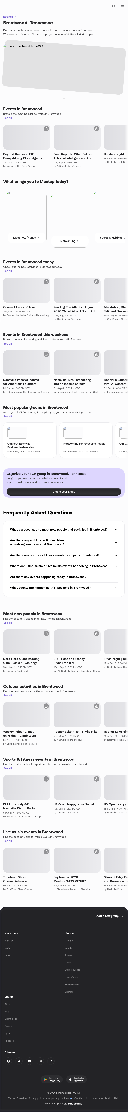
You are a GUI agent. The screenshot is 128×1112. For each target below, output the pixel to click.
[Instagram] (40, 1061)
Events (68, 948)
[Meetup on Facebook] (8, 1061)
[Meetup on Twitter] (19, 1061)
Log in (8, 948)
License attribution (102, 1098)
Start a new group (107, 916)
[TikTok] (51, 1061)
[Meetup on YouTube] (29, 1061)
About (8, 1004)
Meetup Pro (11, 1019)
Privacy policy (36, 1098)
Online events (72, 970)
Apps (7, 1033)
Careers (9, 1026)
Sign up (9, 941)
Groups (69, 941)
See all (8, 118)
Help (7, 955)
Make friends (72, 984)
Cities (68, 962)
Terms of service (17, 1098)
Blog (7, 1011)
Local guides (72, 977)
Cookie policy (82, 1098)
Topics (68, 955)
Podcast (9, 1041)
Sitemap (69, 992)
